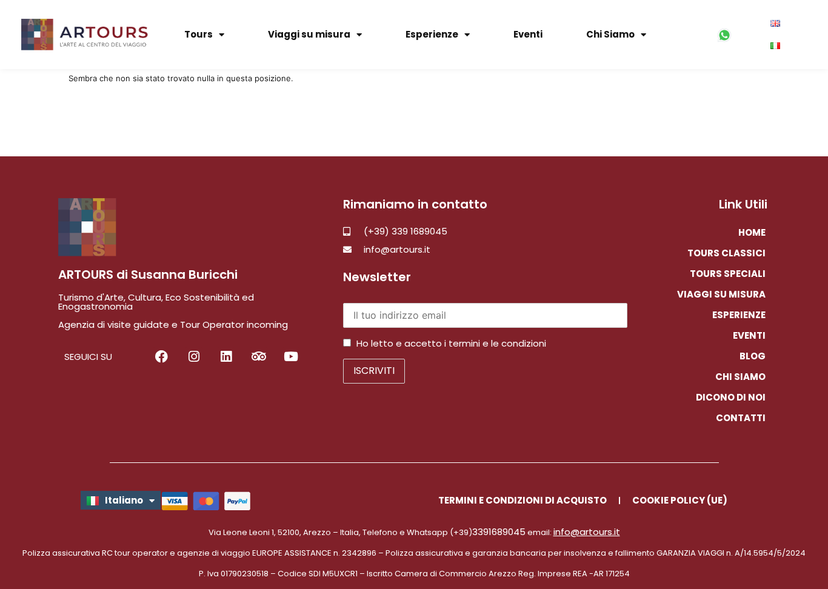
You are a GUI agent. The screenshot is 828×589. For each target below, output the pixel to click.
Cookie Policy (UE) (679, 500)
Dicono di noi (731, 397)
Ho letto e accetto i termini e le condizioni (451, 343)
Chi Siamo (610, 34)
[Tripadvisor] (258, 356)
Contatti (741, 417)
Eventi (528, 34)
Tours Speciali (728, 273)
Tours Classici (726, 253)
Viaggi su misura (309, 34)
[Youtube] (291, 356)
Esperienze (432, 34)
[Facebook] (161, 356)
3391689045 (499, 531)
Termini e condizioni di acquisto (522, 500)
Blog (753, 356)
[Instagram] (193, 356)
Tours (198, 34)
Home (752, 232)
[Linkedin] (226, 356)
